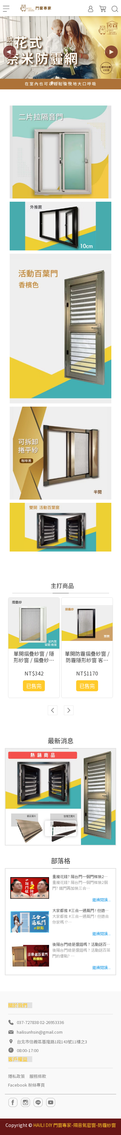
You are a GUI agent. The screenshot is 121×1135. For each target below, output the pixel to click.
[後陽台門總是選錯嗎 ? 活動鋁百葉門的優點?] (29, 955)
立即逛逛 (60, 828)
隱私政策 (16, 1076)
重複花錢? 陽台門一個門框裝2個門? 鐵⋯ (80, 876)
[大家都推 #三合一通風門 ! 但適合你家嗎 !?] (29, 922)
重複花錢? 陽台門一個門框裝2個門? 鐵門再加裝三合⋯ (80, 885)
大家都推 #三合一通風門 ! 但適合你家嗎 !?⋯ (80, 919)
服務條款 (37, 1076)
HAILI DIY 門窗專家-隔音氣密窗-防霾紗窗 (74, 1125)
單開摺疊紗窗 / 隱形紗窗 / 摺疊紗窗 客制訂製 (34, 656)
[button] (111, 52)
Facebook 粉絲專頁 (26, 1085)
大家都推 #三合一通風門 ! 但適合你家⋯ (80, 910)
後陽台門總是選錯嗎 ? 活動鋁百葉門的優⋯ (81, 944)
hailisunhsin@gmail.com (40, 1032)
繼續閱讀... (101, 899)
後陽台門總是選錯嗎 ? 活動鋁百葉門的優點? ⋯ (81, 952)
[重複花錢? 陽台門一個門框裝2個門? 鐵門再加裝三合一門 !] (29, 888)
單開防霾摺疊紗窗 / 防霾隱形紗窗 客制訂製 (87, 656)
